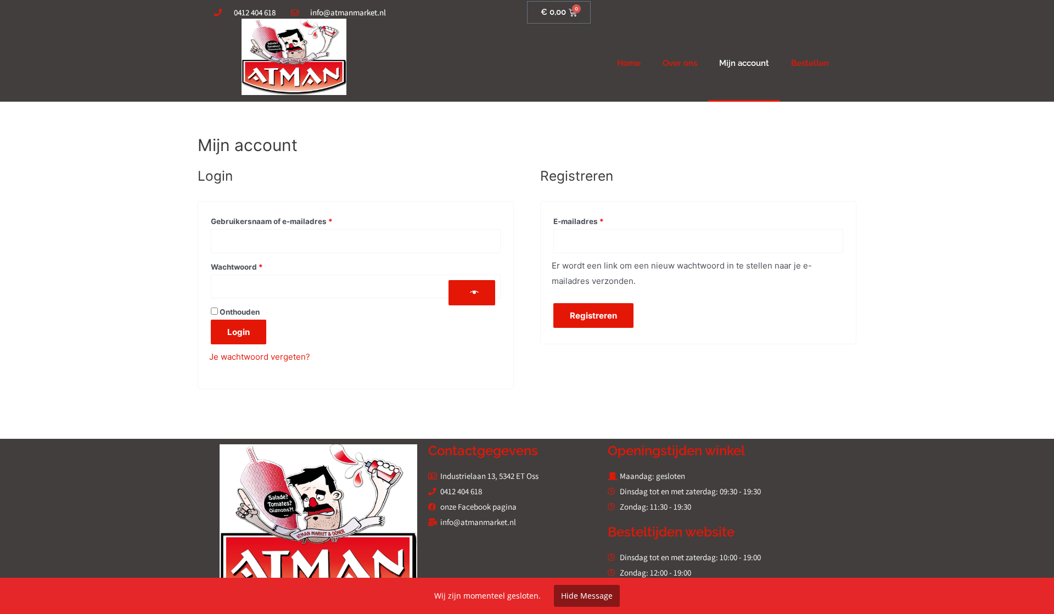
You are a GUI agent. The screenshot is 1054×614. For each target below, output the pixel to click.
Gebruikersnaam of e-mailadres (284, 220)
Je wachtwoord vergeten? (259, 356)
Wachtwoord (250, 265)
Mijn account (744, 63)
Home (629, 63)
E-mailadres (591, 220)
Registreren (593, 315)
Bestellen (810, 63)
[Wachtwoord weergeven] (471, 292)
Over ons (680, 63)
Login (238, 332)
